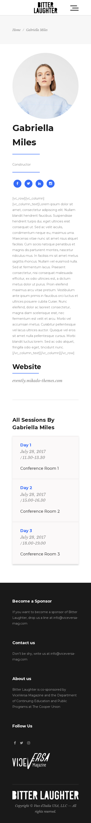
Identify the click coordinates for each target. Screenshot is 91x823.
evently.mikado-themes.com (37, 380)
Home (16, 30)
